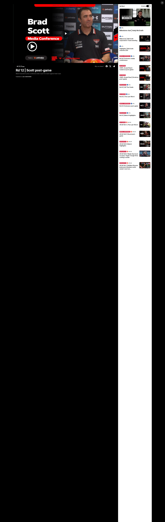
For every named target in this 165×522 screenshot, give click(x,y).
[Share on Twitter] (110, 66)
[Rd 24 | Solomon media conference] (134, 58)
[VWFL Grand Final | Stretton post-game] (134, 77)
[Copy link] (114, 66)
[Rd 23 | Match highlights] (134, 115)
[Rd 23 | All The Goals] (134, 87)
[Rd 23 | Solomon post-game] (134, 106)
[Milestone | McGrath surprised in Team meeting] (134, 38)
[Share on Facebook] (106, 66)
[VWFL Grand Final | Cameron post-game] (134, 68)
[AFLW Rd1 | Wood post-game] (134, 134)
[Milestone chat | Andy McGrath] (134, 21)
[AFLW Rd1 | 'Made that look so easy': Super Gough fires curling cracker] (134, 155)
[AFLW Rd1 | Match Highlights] (134, 144)
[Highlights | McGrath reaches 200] (134, 48)
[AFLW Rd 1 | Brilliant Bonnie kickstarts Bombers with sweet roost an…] (134, 166)
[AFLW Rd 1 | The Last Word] (134, 124)
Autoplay (143, 6)
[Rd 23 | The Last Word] (134, 96)
